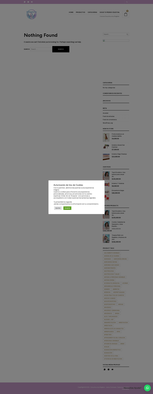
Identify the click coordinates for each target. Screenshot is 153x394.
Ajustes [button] (57, 208)
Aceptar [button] (67, 208)
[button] (147, 388)
